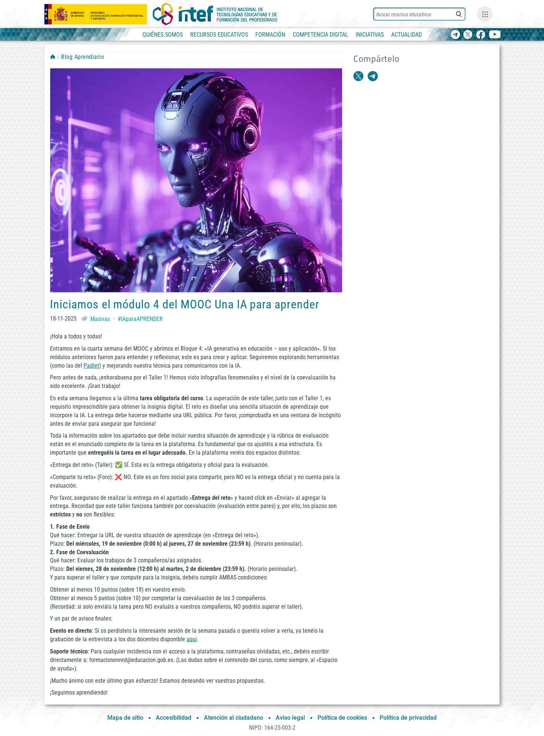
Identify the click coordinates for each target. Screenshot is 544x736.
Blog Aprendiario (82, 56)
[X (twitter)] (468, 35)
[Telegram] (455, 35)
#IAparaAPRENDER (140, 318)
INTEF (53, 56)
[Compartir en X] (358, 76)
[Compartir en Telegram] (372, 76)
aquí (192, 639)
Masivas (100, 318)
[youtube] (494, 35)
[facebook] (480, 35)
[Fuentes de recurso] (485, 14)
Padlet (91, 365)
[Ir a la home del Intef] (215, 14)
